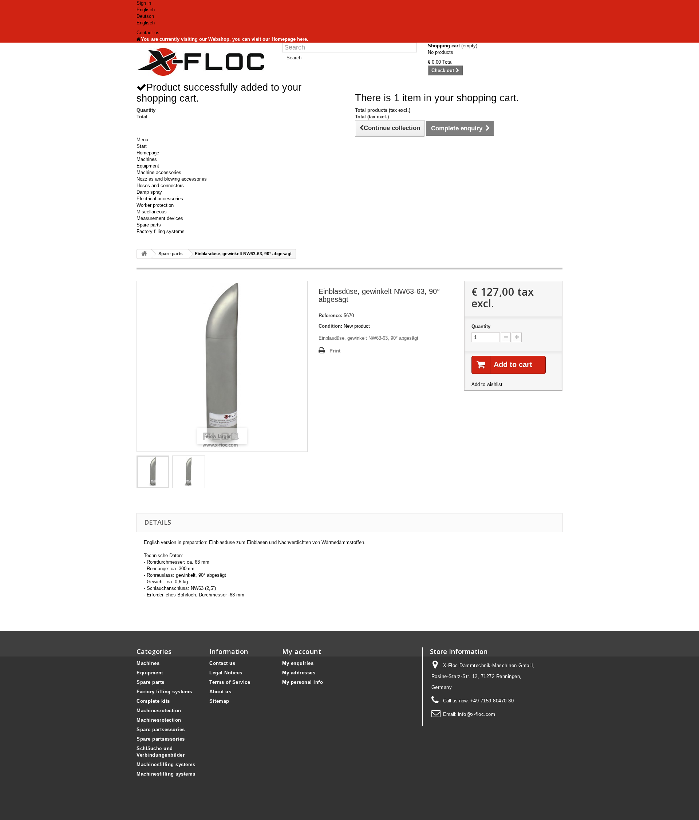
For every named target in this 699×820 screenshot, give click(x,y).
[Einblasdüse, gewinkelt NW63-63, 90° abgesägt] (153, 472)
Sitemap (219, 701)
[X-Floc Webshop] (204, 62)
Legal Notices (225, 672)
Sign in (144, 3)
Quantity (480, 326)
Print (334, 351)
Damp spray (149, 192)
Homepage (148, 152)
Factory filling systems (161, 231)
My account (301, 651)
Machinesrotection (159, 710)
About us (220, 691)
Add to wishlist (486, 384)
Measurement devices (160, 218)
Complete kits (153, 701)
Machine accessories (159, 172)
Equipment (148, 166)
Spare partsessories (161, 729)
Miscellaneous (152, 211)
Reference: (330, 315)
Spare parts (149, 225)
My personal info (302, 682)
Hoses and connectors (160, 185)
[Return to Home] (144, 254)
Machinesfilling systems (166, 764)
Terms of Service (229, 682)
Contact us (148, 32)
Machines (147, 159)
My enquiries (297, 663)
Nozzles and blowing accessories (172, 179)
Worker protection (155, 205)
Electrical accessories (160, 198)
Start (142, 146)
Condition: (330, 326)
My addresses (298, 672)
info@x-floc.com (476, 714)
